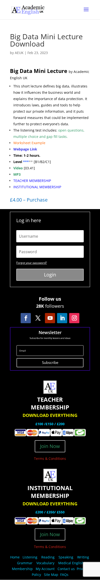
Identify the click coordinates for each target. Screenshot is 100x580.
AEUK (19, 52)
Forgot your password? (31, 263)
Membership (22, 568)
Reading (48, 557)
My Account (45, 568)
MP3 (17, 174)
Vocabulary (45, 563)
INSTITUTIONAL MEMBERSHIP (37, 187)
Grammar (25, 563)
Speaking (65, 557)
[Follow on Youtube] (50, 318)
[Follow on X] (38, 318)
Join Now (50, 446)
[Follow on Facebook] (26, 318)
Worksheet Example (29, 143)
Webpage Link (25, 149)
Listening (30, 557)
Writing (83, 557)
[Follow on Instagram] (74, 318)
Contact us (66, 568)
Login (50, 274)
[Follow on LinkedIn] (62, 318)
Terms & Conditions (50, 458)
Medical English (71, 563)
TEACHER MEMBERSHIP (32, 180)
